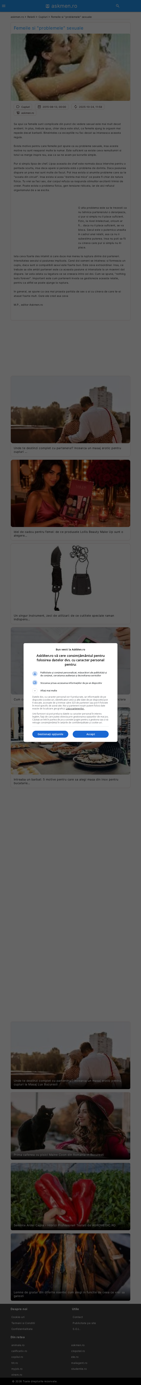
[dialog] (71, 692)
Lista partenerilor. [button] (75, 708)
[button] (70, 690)
